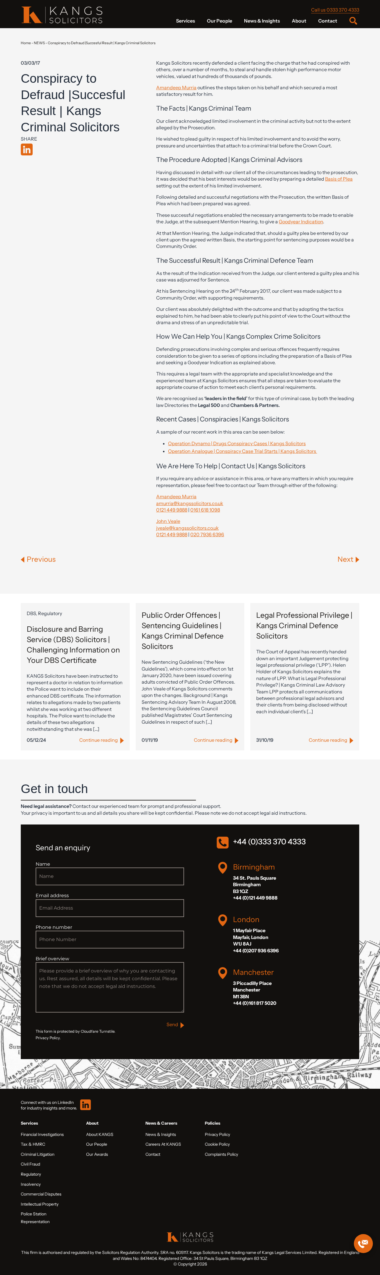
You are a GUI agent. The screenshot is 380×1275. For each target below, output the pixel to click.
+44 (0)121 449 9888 (255, 898)
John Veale (168, 521)
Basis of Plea (339, 179)
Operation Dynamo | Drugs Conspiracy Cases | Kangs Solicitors (237, 443)
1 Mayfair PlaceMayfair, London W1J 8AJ (250, 937)
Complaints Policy (221, 1154)
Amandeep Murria (176, 87)
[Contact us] (363, 1243)
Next (345, 559)
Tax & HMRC (33, 1144)
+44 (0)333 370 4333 (269, 841)
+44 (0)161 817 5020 (254, 1003)
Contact (327, 21)
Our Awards (97, 1154)
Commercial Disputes (41, 1194)
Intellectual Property (39, 1204)
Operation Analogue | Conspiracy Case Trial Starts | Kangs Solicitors (242, 451)
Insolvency (31, 1184)
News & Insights (262, 21)
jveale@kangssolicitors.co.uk (187, 528)
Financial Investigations (42, 1134)
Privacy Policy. (48, 1038)
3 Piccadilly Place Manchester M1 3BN (252, 989)
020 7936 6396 (207, 534)
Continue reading (98, 740)
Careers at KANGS (163, 1144)
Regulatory (31, 1174)
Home (26, 43)
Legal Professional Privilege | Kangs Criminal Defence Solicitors (304, 625)
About (299, 21)
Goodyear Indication (301, 222)
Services (185, 21)
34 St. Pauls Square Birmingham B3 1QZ (254, 884)
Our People (219, 21)
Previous (41, 559)
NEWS (39, 43)
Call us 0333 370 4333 (335, 10)
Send (172, 1024)
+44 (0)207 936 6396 (256, 951)
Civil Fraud (30, 1164)
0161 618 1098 (205, 510)
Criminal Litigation (37, 1154)
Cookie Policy (217, 1144)
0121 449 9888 (171, 510)
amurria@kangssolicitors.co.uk (189, 503)
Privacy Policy (217, 1134)
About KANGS (99, 1134)
